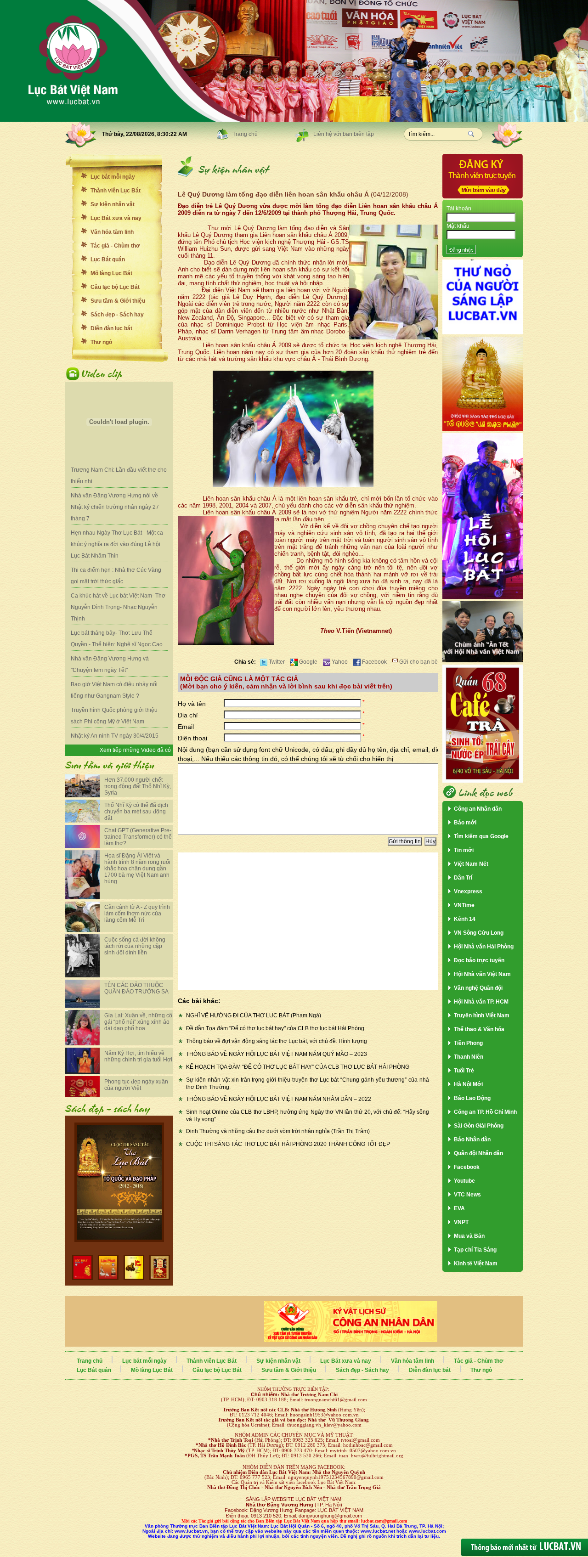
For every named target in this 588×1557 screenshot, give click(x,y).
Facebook (374, 662)
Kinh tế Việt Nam (476, 1263)
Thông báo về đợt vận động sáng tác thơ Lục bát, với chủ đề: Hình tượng (276, 1041)
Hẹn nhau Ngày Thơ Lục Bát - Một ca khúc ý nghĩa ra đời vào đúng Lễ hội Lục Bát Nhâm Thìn (117, 544)
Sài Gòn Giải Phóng (478, 1126)
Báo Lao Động (472, 1098)
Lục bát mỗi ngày (112, 177)
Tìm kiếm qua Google (481, 836)
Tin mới (464, 850)
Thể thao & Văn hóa (479, 1029)
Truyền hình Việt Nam (481, 1015)
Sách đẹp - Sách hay (117, 314)
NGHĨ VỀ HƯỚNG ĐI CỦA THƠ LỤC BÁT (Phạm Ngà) (253, 1015)
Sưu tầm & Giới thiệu (117, 301)
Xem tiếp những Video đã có (135, 750)
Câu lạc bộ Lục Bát (115, 287)
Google (307, 662)
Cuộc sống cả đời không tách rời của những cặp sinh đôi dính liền (134, 946)
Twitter (276, 662)
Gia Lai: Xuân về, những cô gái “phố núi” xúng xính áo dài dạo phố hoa (138, 1022)
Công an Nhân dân (478, 809)
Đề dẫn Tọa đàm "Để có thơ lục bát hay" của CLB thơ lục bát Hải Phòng (275, 1028)
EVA (459, 1208)
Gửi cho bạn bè (418, 662)
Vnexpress (468, 891)
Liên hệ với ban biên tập (343, 134)
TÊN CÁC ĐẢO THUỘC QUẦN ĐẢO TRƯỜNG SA (136, 988)
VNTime (464, 905)
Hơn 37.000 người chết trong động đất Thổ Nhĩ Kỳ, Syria (137, 786)
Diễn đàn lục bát (111, 328)
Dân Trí (463, 877)
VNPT (461, 1222)
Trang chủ (245, 134)
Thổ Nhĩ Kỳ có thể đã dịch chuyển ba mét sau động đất (136, 811)
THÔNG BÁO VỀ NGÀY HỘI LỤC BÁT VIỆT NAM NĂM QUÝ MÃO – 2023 (276, 1054)
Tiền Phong (468, 1043)
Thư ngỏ (101, 342)
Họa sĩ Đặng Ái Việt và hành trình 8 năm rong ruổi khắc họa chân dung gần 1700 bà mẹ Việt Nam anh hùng (137, 868)
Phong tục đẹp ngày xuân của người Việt (136, 1084)
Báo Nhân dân (472, 1139)
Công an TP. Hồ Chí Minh (485, 1112)
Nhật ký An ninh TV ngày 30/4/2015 (114, 736)
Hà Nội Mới (468, 1084)
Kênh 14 (464, 919)
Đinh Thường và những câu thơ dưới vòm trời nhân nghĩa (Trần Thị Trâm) (278, 1131)
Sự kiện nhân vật (112, 204)
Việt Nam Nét (471, 864)
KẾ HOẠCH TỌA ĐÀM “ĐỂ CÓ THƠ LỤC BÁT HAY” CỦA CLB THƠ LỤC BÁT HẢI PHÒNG (297, 1067)
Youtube (464, 1181)
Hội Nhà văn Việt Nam (482, 974)
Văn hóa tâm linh (112, 232)
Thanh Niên (468, 1057)
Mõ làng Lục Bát (111, 273)
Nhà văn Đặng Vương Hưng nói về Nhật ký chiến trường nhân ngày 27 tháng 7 (115, 507)
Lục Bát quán (107, 259)
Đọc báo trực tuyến (479, 960)
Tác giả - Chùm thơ (115, 246)
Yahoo (339, 662)
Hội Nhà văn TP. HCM (481, 1002)
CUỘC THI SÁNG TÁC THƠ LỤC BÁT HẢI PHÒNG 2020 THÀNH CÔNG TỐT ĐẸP (288, 1144)
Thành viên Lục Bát (115, 190)
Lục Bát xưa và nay (115, 218)
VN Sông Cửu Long (478, 933)
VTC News (467, 1194)
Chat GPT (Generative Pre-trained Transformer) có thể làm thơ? (138, 836)
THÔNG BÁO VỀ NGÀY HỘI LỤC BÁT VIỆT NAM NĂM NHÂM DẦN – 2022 (278, 1099)
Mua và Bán (469, 1236)
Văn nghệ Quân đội (478, 988)
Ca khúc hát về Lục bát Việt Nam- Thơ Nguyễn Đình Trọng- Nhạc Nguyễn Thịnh (118, 607)
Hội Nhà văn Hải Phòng (484, 946)
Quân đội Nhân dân (478, 1153)
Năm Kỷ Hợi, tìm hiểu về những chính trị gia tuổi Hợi (138, 1056)
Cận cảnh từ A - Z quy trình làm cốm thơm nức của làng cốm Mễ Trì (137, 913)
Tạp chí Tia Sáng (475, 1250)
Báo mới (465, 822)
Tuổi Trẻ (464, 1070)
